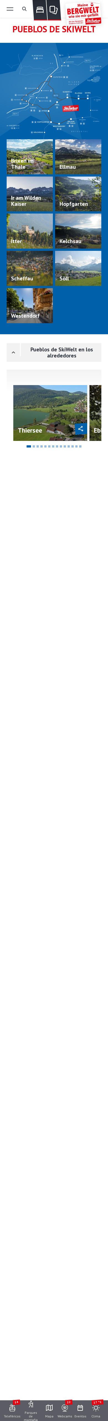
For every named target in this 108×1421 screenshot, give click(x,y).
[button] (10, 8)
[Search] (24, 8)
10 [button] (65, 446)
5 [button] (45, 446)
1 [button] (29, 446)
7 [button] (53, 446)
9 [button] (61, 446)
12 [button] (72, 446)
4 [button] (41, 446)
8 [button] (57, 446)
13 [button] (76, 446)
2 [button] (34, 446)
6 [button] (49, 446)
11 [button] (69, 446)
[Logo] (83, 13)
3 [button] (38, 446)
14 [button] (80, 446)
